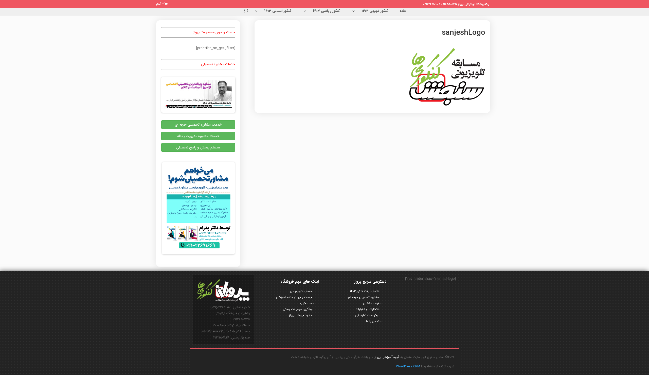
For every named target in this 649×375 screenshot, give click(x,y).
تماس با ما (372, 321)
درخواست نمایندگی (367, 315)
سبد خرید (305, 303)
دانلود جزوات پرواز (300, 315)
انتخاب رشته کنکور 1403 (364, 291)
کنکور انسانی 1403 (277, 11)
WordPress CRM (408, 366)
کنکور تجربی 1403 (375, 11)
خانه (403, 11)
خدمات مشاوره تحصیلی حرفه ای (198, 124)
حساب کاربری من (301, 291)
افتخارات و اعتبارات (367, 309)
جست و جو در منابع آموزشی (294, 297)
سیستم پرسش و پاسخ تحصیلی (198, 147)
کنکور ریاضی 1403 (326, 11)
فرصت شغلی (371, 303)
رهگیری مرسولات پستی (297, 309)
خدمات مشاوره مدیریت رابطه (198, 136)
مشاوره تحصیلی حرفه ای (363, 297)
